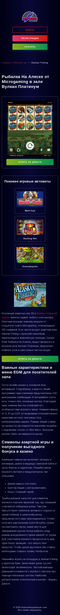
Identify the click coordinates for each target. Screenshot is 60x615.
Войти (30, 30)
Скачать (30, 47)
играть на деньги (30, 162)
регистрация (30, 38)
